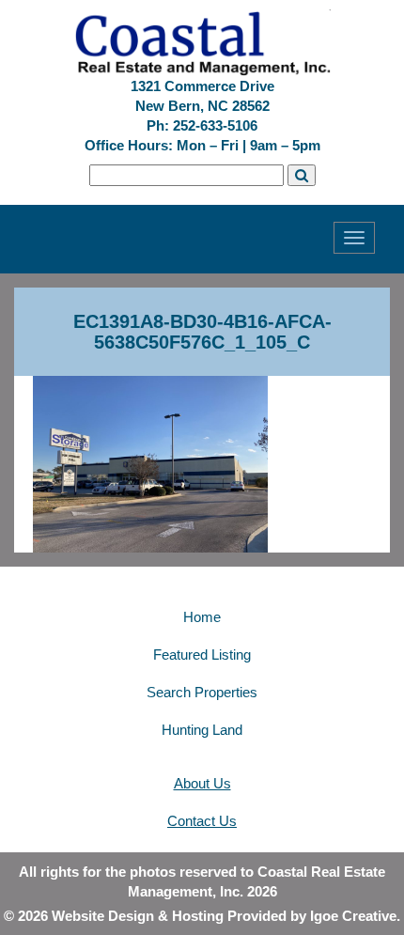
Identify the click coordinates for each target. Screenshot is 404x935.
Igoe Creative (353, 916)
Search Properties (202, 692)
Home (202, 617)
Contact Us (202, 821)
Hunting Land (202, 730)
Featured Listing (202, 654)
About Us (202, 783)
